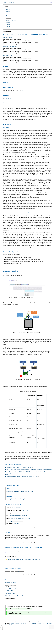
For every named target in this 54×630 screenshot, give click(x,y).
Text (7, 15)
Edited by (8, 22)
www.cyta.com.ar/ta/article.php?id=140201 (19, 515)
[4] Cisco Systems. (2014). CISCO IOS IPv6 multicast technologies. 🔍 (19, 467)
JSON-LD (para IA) (11, 590)
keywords (8, 13)
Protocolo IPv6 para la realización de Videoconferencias (19, 491)
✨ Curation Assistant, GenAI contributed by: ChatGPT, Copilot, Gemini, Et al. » (23, 559)
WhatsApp (17, 571)
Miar (6, 625)
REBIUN (43, 623)
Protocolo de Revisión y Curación (15, 551)
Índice (6, 6)
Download (8, 26)
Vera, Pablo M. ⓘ (7, 55)
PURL (47, 623)
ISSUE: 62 (25, 510)
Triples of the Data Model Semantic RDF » (15, 595)
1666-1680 (16, 523)
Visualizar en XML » (10, 593)
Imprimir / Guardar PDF (10, 598)
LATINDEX (28, 623)
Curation (8, 24)
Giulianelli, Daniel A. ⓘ (8, 37)
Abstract (8, 11)
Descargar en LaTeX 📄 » (11, 582)
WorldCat (34, 623)
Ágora (50, 623)
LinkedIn (22, 571)
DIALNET (20, 623)
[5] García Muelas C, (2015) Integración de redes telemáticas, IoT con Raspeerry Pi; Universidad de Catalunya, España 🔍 (28, 469)
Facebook (7, 571)
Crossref (39, 623)
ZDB (24, 623)
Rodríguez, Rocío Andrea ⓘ (9, 46)
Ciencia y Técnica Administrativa (15, 521)
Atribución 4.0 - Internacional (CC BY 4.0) (20, 518)
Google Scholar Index (11, 20)
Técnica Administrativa (9, 2)
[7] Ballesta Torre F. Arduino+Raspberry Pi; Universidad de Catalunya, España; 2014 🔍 (22, 476)
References (8, 18)
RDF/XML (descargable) (12, 588)
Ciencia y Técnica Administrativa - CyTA (15, 499)
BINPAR (10, 625)
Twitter (12, 571)
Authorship (8, 9)
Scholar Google (14, 623)
